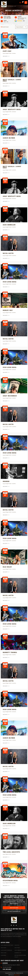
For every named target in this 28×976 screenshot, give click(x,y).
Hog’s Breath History (20, 950)
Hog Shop (3, 947)
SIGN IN (20, 2)
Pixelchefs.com (17, 974)
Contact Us (18, 952)
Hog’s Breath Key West (7, 945)
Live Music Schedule (6, 950)
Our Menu (3, 955)
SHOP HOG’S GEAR (14, 907)
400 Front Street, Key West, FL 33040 (22, 18)
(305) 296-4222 (7, 969)
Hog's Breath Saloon (10, 6)
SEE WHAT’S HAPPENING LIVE (14, 911)
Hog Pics (17, 945)
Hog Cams (3, 952)
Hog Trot (17, 947)
